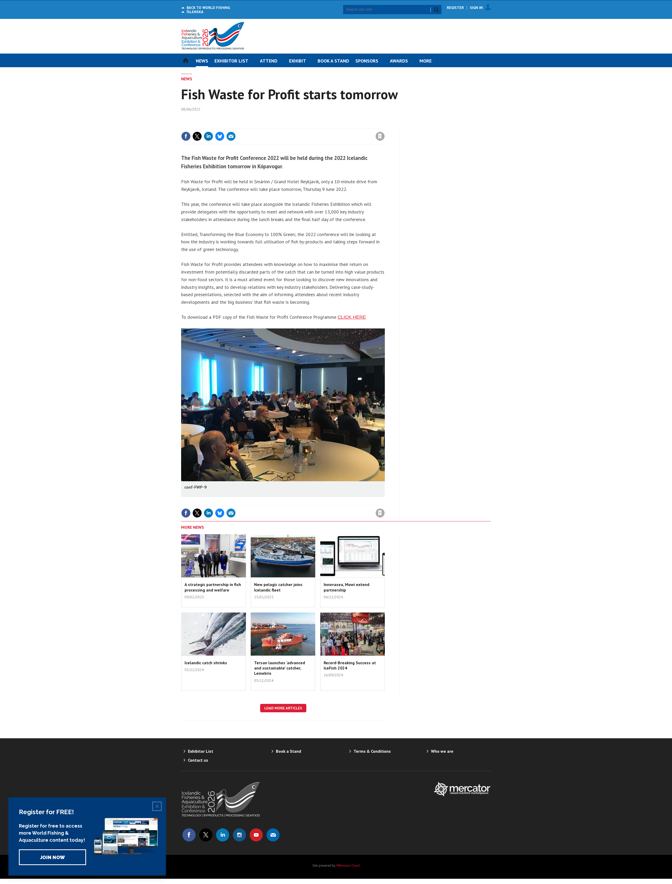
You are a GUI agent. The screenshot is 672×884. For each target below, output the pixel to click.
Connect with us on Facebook (189, 835)
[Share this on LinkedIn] (208, 136)
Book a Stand (288, 751)
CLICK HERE (352, 317)
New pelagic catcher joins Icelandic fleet (278, 587)
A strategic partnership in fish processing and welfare (213, 587)
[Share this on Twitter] (197, 136)
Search (436, 10)
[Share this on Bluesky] (219, 136)
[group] (426, 60)
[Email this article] (231, 136)
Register (455, 8)
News (186, 78)
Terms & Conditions (372, 751)
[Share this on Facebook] (186, 136)
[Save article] (380, 136)
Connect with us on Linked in (222, 835)
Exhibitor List (200, 751)
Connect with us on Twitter (206, 835)
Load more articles (283, 708)
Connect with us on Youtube (256, 835)
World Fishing (208, 8)
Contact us (198, 760)
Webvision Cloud (348, 865)
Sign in (318, 125)
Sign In (476, 8)
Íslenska (195, 12)
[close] (384, 125)
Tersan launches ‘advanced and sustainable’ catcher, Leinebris (279, 668)
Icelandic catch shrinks (206, 662)
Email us (273, 835)
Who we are (442, 751)
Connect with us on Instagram (239, 835)
